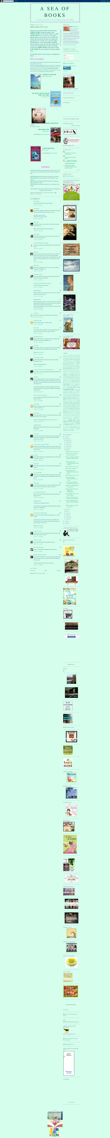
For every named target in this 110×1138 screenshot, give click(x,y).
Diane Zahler (45, 150)
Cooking (69, 380)
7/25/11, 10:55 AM (38, 479)
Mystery (73, 406)
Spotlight (71, 420)
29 (60, 483)
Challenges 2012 (66, 375)
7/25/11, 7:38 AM (38, 309)
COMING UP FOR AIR (49, 75)
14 (60, 328)
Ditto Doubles (75, 381)
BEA (77, 365)
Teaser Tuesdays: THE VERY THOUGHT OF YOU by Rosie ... (73, 482)
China (77, 377)
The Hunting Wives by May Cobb (71, 161)
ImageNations (36, 320)
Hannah (35, 404)
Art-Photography (71, 362)
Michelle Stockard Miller (39, 554)
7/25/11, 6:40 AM (38, 248)
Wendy (35, 463)
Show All (78, 169)
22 (60, 413)
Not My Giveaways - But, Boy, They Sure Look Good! (72, 454)
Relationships (65, 412)
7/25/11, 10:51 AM (38, 469)
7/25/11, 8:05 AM (38, 324)
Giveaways (66, 389)
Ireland (64, 396)
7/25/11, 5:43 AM (38, 218)
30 (60, 492)
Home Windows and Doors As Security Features (70, 153)
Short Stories (70, 414)
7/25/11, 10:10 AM (38, 409)
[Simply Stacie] (71, 664)
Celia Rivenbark (46, 96)
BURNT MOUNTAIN (52, 123)
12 (60, 313)
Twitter (69, 423)
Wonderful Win (74, 427)
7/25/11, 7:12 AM (38, 262)
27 (60, 464)
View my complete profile (69, 44)
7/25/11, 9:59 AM (38, 400)
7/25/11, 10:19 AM (38, 421)
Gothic (75, 389)
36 (60, 555)
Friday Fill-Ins (66, 385)
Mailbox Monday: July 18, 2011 (72, 475)
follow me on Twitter (75, 125)
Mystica (35, 234)
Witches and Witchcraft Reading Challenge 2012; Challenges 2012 (71, 426)
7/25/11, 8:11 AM (38, 342)
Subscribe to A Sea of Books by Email (71, 51)
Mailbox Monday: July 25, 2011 (39, 27)
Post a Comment (33, 568)
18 (60, 370)
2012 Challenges (69, 355)
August (67, 448)
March (67, 515)
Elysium (35, 201)
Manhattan (76, 398)
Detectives (78, 380)
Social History (72, 415)
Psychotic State (40, 68)
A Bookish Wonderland (70, 163)
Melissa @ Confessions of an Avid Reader (42, 369)
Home (46, 570)
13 (60, 320)
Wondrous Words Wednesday (68, 429)
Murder (64, 405)
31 (60, 501)
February (68, 517)
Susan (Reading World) (38, 492)
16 (60, 346)
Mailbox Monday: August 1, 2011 (73, 451)
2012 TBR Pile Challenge (72, 358)
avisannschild (36, 472)
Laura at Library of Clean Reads (40, 444)
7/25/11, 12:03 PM (38, 527)
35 (60, 547)
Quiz (69, 411)
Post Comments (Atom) (40, 573)
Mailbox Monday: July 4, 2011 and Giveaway (72, 506)
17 (60, 358)
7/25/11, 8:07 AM (38, 333)
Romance (78, 412)
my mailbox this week (52, 419)
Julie (35, 377)
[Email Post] (55, 192)
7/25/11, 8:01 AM (38, 317)
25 (60, 444)
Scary (65, 414)
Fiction (65, 384)
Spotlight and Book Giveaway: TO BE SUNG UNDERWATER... (72, 490)
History (64, 395)
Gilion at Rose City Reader (39, 513)
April (67, 513)
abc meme (70, 360)
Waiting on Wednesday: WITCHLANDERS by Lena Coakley (72, 479)
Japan (68, 396)
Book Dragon (36, 540)
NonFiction (71, 408)
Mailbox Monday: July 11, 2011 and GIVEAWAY (72, 494)
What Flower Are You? (69, 1072)
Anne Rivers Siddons (36, 126)
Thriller (64, 423)
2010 (66, 521)
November (68, 442)
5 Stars (64, 361)
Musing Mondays (72, 405)
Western (74, 424)
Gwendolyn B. (75, 26)
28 (60, 473)
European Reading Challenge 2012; (69, 382)
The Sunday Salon (74, 421)
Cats (77, 372)
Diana (35, 345)
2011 (66, 438)
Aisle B (35, 208)
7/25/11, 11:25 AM (38, 497)
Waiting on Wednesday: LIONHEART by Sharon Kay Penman (72, 472)
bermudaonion (37, 274)
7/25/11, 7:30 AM (38, 287)
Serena (35, 222)
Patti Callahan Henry (47, 76)
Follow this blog (71, 636)
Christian (64, 378)
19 (60, 377)
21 (60, 404)
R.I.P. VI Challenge (75, 411)
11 (60, 299)
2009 (66, 523)
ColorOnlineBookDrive (71, 378)
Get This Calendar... (71, 1102)
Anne (35, 313)
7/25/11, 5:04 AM (38, 205)
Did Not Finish (67, 381)
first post (71, 384)
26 (60, 455)
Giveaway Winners (72, 387)
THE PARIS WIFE (43, 129)
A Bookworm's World (69, 165)
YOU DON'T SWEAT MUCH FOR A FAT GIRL (40, 94)
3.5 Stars (66, 359)
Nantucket (78, 406)
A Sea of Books (55, 11)
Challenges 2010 (73, 374)
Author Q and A (71, 363)
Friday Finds (73, 386)
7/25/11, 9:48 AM (38, 391)
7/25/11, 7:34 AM (38, 296)
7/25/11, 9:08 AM (38, 366)
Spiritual (64, 420)
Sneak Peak (66, 415)
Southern (76, 417)
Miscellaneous (67, 404)
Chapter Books (73, 375)
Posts (66, 55)
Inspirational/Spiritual (74, 395)
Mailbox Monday (35, 34)
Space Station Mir (37, 547)
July (67, 450)
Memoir (64, 399)
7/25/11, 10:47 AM (38, 460)
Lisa (34, 454)
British (72, 372)
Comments (67, 58)
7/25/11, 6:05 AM (38, 239)
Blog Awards (65, 366)
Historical (70, 392)
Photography (72, 409)
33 (60, 531)
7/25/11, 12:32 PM (38, 536)
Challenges (65, 374)
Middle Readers (77, 402)
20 (60, 395)
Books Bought (72, 368)
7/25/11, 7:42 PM (38, 551)
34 (60, 540)
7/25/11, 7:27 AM (38, 271)
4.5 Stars (76, 359)
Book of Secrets (40, 352)
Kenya (71, 396)
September (68, 446)
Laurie (35, 434)
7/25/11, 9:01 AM (38, 354)
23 (60, 425)
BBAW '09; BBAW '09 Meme (70, 365)
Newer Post (32, 570)
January (67, 519)
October (67, 444)
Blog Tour (72, 367)
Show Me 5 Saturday (76, 414)
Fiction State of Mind (45, 134)
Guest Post (66, 390)
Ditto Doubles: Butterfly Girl (71, 468)
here (45, 269)
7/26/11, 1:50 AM (38, 565)
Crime (73, 380)
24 (60, 434)
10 (60, 291)
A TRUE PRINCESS (48, 148)
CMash (35, 265)
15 (60, 337)
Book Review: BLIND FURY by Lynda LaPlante (72, 486)
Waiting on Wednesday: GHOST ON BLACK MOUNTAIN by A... (72, 458)
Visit (66, 1009)
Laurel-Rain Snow (37, 357)
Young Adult (71, 430)
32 (60, 513)
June (67, 509)
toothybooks (36, 531)
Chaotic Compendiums (50, 65)
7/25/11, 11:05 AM (38, 488)
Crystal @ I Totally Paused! (39, 395)
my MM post (40, 525)
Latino (74, 396)
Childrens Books (69, 377)
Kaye (35, 252)
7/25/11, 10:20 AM (38, 430)
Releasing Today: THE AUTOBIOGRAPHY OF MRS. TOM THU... (72, 463)
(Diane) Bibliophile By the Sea (40, 243)
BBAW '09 (78, 363)
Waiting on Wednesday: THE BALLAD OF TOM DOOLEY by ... (72, 502)
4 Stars (71, 359)
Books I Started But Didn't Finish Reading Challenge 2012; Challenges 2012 (71, 370)
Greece (78, 389)
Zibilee (35, 483)
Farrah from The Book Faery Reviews (41, 283)
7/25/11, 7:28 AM (38, 280)
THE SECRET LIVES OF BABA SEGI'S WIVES (40, 181)
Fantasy (77, 382)
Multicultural (75, 404)
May (67, 511)
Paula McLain (46, 131)
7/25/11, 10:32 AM (38, 451)
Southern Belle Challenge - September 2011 (70, 418)
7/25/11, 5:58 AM (38, 230)
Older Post (59, 570)
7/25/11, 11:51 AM (38, 509)
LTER (78, 396)
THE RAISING (33, 184)
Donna (35, 327)
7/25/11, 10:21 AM (38, 441)
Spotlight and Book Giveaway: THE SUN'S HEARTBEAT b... (72, 497)
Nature (66, 408)
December (68, 440)
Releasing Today (72, 412)
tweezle (35, 413)
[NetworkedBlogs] (71, 634)
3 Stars (78, 358)
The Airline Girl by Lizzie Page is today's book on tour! (71, 167)
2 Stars (64, 355)
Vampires (72, 423)
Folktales (76, 384)
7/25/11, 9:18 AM (38, 373)
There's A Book (54, 153)
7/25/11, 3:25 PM (38, 544)
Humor (68, 395)
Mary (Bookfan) (37, 336)
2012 (66, 436)
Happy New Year (73, 390)
